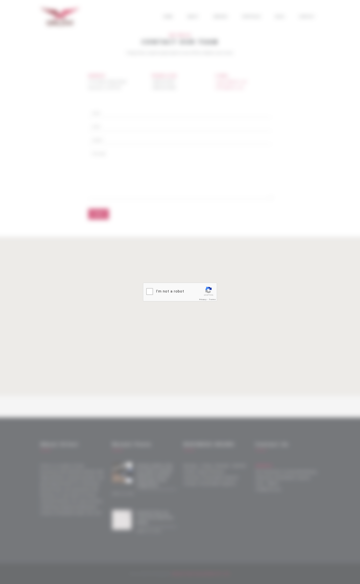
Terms (212, 299)
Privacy (203, 299)
